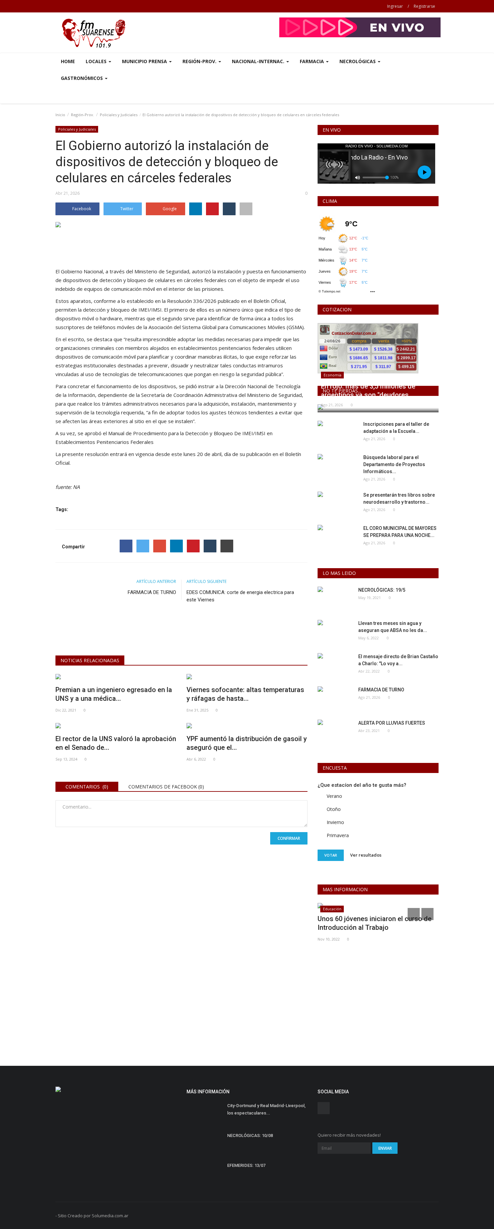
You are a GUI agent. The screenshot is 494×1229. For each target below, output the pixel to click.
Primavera (338, 835)
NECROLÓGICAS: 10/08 (250, 1135)
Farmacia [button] (312, 61)
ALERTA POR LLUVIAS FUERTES (391, 723)
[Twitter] (142, 546)
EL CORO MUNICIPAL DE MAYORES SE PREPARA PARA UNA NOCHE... (400, 532)
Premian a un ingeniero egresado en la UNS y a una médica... (113, 694)
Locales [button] (97, 61)
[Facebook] (126, 546)
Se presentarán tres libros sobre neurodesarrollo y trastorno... (399, 498)
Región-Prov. (82, 114)
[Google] (159, 546)
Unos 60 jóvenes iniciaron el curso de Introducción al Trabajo (374, 923)
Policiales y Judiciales (118, 114)
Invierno (335, 822)
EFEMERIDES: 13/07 (246, 1165)
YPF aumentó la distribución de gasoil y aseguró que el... (247, 743)
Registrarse (424, 6)
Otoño (334, 809)
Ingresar (395, 6)
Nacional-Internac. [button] (259, 61)
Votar (330, 855)
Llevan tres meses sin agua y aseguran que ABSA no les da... (392, 627)
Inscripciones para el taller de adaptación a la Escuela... (396, 427)
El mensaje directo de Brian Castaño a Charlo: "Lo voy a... (398, 660)
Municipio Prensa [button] (145, 61)
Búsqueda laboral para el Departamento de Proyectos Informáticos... (394, 464)
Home (68, 61)
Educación (332, 908)
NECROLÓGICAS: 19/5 (381, 590)
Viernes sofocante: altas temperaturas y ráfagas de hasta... (245, 694)
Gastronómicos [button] (82, 78)
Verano (334, 796)
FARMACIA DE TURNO (152, 592)
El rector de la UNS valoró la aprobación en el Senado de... (115, 743)
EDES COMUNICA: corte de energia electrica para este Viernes (240, 596)
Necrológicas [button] (358, 61)
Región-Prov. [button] (200, 61)
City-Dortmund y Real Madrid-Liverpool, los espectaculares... (266, 1109)
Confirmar (289, 838)
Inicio (60, 114)
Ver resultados (365, 855)
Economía (332, 374)
